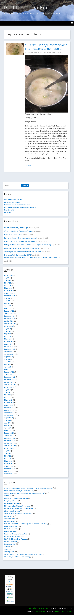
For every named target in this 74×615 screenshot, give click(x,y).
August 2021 (8, 418)
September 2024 (10, 324)
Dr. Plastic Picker (26, 7)
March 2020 (8, 461)
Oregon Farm (8, 516)
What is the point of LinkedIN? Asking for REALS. (20, 241)
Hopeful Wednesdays (11, 503)
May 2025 (7, 303)
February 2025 (9, 311)
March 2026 (8, 288)
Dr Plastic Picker (46, 52)
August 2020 (8, 448)
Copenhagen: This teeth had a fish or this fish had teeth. (22, 252)
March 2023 (8, 369)
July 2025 (7, 298)
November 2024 (9, 319)
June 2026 (7, 280)
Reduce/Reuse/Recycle (12, 536)
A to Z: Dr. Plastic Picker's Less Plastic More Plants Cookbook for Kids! (28, 488)
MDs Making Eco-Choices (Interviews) (17, 506)
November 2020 (9, 441)
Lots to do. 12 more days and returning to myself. (20, 238)
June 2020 (7, 453)
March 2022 (8, 400)
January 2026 (8, 293)
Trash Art (7, 547)
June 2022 (7, 392)
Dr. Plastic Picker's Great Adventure (16, 498)
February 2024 (9, 341)
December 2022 (9, 377)
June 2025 (7, 301)
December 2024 (9, 316)
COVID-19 (7, 496)
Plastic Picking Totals (11, 529)
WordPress (40, 611)
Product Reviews (10, 531)
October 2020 (8, 443)
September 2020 (10, 446)
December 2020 (9, 438)
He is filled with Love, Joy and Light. (16, 228)
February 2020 (9, 464)
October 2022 (8, 382)
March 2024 (8, 339)
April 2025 (7, 306)
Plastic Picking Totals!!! (12, 202)
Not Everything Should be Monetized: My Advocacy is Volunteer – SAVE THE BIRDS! (32, 257)
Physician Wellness (11, 526)
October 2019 (8, 474)
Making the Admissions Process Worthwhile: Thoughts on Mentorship (27, 245)
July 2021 (7, 420)
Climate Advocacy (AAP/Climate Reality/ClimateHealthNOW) (24, 493)
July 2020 (7, 451)
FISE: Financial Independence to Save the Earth (20, 207)
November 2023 (9, 349)
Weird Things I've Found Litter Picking (17, 557)
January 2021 (8, 436)
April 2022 (7, 397)
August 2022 (8, 387)
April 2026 (7, 285)
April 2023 (7, 367)
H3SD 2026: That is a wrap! (13, 234)
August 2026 (8, 275)
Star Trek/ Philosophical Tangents (15, 539)
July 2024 (7, 329)
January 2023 (8, 375)
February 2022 (9, 402)
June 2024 (7, 331)
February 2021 (9, 433)
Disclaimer (7, 212)
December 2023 (9, 346)
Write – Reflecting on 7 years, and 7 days (18, 231)
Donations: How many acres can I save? (17, 205)
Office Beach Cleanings (12, 511)
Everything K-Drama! (11, 501)
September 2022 (10, 385)
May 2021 (7, 425)
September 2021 (10, 415)
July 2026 (7, 278)
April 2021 (7, 428)
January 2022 (8, 405)
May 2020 (7, 456)
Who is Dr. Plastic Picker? (13, 200)
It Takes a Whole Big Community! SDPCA (18, 255)
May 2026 (7, 283)
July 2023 (7, 359)
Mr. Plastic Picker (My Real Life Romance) (18, 508)
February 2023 (9, 372)
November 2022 (9, 380)
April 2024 (7, 336)
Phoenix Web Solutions (63, 611)
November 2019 (9, 471)
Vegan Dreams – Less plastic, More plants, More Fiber (22, 554)
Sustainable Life (9, 544)
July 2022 (7, 390)
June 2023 (7, 362)
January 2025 (8, 313)
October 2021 (8, 413)
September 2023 (10, 354)
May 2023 (7, 364)
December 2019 (9, 469)
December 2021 (9, 408)
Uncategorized (9, 552)
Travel (6, 549)
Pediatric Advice (9, 210)
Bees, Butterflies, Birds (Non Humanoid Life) (19, 491)
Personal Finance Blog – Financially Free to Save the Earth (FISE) (26, 524)
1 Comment (58, 52)
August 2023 (8, 357)
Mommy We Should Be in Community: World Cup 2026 (22, 248)
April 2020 (7, 458)
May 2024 (7, 334)
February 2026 (9, 291)
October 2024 (8, 321)
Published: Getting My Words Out (15, 534)
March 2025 (8, 308)
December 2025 (9, 296)
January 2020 (8, 466)
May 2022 (7, 395)
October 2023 (8, 352)
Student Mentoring (10, 542)
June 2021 (7, 423)
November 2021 (9, 410)
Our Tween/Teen (9, 519)
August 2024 (8, 326)
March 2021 (8, 430)
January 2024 (8, 344)
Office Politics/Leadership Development (18, 514)
